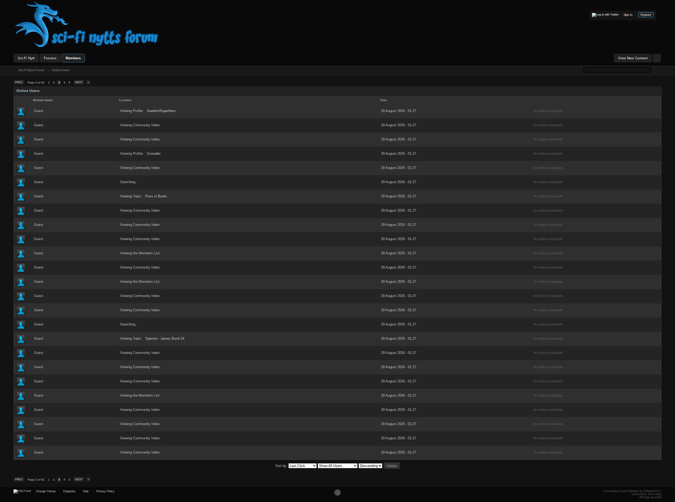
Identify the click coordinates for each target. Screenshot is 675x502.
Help (86, 491)
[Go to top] (337, 492)
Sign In (628, 14)
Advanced (654, 70)
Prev (19, 82)
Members (73, 58)
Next (79, 82)
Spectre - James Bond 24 (164, 338)
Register (645, 14)
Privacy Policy (105, 491)
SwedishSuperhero (161, 111)
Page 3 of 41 (36, 82)
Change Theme (46, 491)
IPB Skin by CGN (650, 497)
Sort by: (281, 466)
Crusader (154, 153)
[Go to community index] (86, 24)
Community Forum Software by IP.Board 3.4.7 (632, 491)
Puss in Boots (156, 196)
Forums (50, 58)
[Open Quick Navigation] (657, 58)
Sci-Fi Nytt (26, 58)
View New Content (633, 58)
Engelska (69, 491)
